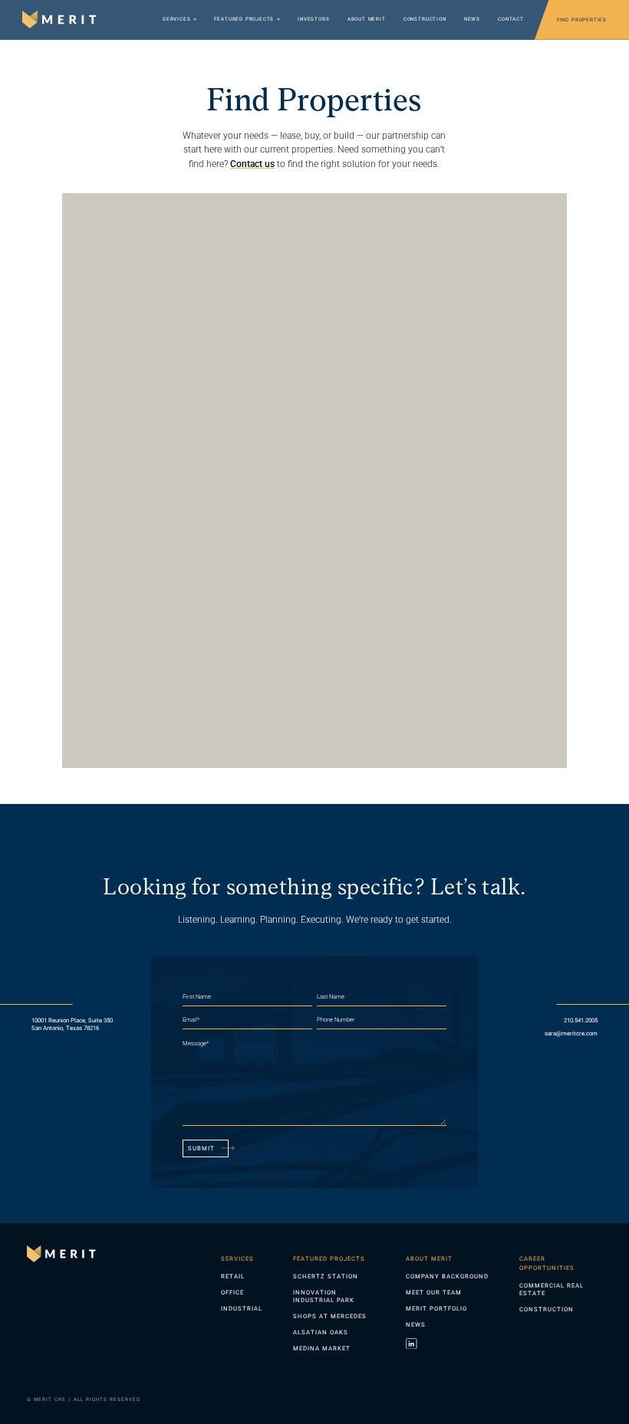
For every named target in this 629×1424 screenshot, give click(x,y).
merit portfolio (436, 1308)
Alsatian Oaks (320, 1332)
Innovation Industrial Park (323, 1296)
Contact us (252, 164)
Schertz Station (325, 1276)
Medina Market (322, 1348)
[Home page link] (63, 1253)
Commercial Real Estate (551, 1289)
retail (233, 1276)
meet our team (434, 1292)
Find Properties (582, 20)
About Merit (366, 19)
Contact (511, 19)
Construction (424, 19)
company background (447, 1276)
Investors (313, 19)
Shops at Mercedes (330, 1316)
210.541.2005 (581, 1020)
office (232, 1292)
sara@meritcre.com (571, 1033)
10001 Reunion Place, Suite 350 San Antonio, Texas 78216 (72, 1024)
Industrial (241, 1308)
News (472, 19)
